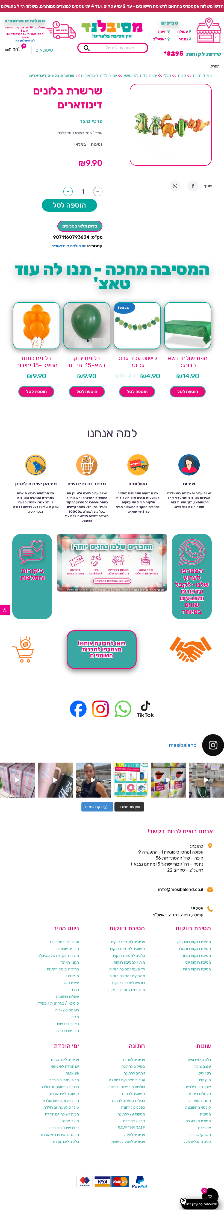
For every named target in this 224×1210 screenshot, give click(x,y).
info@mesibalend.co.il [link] (180, 889)
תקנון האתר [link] (70, 962)
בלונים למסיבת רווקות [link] (129, 955)
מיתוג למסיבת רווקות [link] (129, 962)
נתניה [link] (183, 39)
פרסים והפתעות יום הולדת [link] (59, 1087)
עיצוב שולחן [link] (202, 1066)
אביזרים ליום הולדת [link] (65, 1059)
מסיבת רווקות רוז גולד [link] (194, 948)
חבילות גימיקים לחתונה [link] (128, 1100)
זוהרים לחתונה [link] (134, 1073)
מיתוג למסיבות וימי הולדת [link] (60, 1134)
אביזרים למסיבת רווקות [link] (128, 942)
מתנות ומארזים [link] (199, 1100)
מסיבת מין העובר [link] (198, 1121)
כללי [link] (167, 75)
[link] (5, 610)
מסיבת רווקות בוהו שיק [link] (194, 942)
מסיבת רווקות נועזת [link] (196, 955)
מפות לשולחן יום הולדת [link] (62, 1114)
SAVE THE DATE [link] (131, 1128)
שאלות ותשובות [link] (67, 996)
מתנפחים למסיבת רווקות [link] (126, 989)
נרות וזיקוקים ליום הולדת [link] (61, 1100)
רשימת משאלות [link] (67, 1010)
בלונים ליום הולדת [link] (66, 1141)
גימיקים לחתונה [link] (133, 1066)
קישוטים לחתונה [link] (133, 1093)
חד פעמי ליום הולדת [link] (64, 1080)
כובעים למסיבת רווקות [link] (128, 983)
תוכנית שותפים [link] (68, 948)
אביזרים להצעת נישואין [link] (128, 1141)
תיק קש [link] (205, 1080)
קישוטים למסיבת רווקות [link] (127, 948)
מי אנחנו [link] (72, 976)
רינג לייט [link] (204, 1073)
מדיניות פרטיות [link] (67, 1030)
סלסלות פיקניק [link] (199, 1093)
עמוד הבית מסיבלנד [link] (64, 942)
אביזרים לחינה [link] (134, 1134)
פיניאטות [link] (72, 1073)
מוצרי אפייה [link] (70, 1121)
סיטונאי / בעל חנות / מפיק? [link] (58, 1003)
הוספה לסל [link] (187, 391)
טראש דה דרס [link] (134, 1121)
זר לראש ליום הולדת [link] (64, 1128)
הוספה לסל (69, 205)
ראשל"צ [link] (160, 39)
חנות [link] (182, 75)
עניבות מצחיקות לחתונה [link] (127, 1080)
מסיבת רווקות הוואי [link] (197, 969)
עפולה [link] (182, 31)
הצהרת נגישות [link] (68, 1024)
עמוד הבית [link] (202, 75)
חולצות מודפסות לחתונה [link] (126, 1087)
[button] (215, 66)
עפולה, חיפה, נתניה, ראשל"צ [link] (178, 914)
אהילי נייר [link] (204, 1128)
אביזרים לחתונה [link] (133, 1059)
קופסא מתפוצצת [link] (198, 1107)
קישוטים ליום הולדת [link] (64, 1093)
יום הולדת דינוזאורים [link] (99, 75)
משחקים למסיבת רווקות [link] (127, 976)
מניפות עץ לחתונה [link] (131, 1114)
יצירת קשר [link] (71, 983)
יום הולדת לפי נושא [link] (65, 1066)
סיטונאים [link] (44, 50)
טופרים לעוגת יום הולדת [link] (61, 1107)
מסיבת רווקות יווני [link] (198, 962)
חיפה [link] (162, 31)
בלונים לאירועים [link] (199, 1059)
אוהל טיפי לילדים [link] (198, 1087)
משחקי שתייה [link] (200, 1134)
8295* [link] (197, 908)
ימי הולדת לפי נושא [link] (140, 75)
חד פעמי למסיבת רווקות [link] (127, 969)
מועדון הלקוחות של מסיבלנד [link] (57, 955)
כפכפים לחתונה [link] (133, 1107)
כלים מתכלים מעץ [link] (197, 1141)
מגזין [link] (75, 1017)
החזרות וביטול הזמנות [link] (63, 969)
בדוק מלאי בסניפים (80, 226)
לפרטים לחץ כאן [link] (24, 40)
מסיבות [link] (205, 1114)
